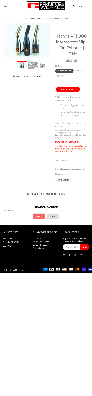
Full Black (80, 71)
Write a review (63, 180)
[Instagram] (75, 255)
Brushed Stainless (64, 71)
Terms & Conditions (41, 242)
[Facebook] (69, 255)
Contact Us (37, 238)
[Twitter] (64, 255)
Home (26, 18)
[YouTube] (80, 255)
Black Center (62, 76)
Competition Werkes (17, 270)
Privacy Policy (38, 248)
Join (84, 247)
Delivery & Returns (40, 245)
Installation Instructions (67, 141)
